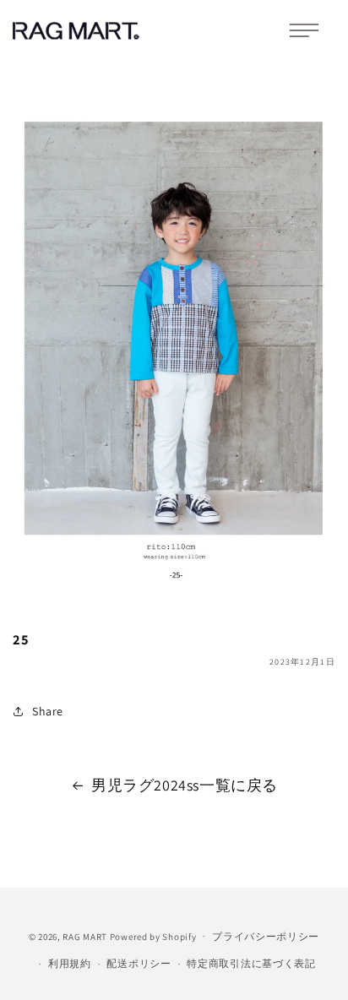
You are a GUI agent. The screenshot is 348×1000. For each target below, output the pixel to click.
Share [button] (47, 711)
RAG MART (85, 936)
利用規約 (69, 963)
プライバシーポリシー (265, 936)
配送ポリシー (138, 963)
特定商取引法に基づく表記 (251, 963)
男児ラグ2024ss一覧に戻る (184, 785)
